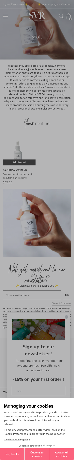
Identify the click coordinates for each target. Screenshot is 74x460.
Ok (67, 295)
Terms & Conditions (61, 304)
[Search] (61, 17)
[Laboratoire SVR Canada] (37, 16)
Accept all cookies (61, 454)
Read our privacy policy (17, 439)
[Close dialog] (66, 317)
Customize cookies (37, 454)
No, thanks (12, 454)
